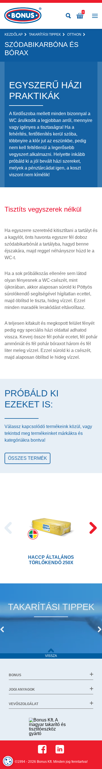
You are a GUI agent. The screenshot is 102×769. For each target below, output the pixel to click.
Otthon (74, 34)
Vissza (51, 656)
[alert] (8, 761)
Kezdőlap (14, 34)
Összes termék (27, 458)
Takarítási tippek (45, 34)
